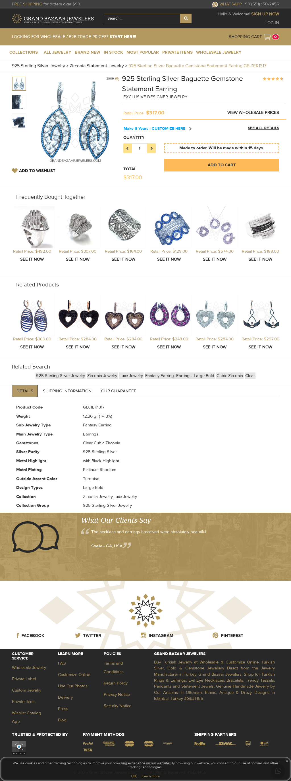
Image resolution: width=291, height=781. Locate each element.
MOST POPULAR (142, 52)
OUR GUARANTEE (118, 391)
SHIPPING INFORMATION (67, 391)
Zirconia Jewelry (102, 375)
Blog (62, 720)
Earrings (184, 375)
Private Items (24, 701)
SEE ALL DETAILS (263, 128)
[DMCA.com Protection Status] (19, 747)
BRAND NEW (87, 52)
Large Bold (204, 375)
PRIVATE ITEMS (177, 52)
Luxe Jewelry (131, 375)
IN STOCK (113, 52)
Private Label (24, 679)
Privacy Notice (117, 694)
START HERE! (123, 36)
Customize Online (74, 674)
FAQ (62, 663)
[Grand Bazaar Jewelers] (53, 19)
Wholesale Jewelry (29, 667)
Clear (250, 375)
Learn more (151, 776)
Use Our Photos (73, 686)
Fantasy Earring (160, 375)
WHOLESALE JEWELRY (219, 52)
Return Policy (116, 683)
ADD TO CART (222, 165)
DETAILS (24, 391)
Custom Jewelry (26, 690)
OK (134, 776)
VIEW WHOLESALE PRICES (253, 112)
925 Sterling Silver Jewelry (60, 375)
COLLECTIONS (23, 52)
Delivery (65, 697)
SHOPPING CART (245, 36)
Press (63, 708)
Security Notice (117, 706)
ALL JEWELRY (57, 52)
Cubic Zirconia (230, 375)
